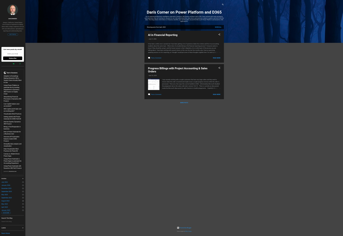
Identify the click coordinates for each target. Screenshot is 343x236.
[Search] (223, 5)
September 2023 (6, 198)
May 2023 (4, 204)
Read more (216, 58)
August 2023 (5, 201)
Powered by (8, 63)
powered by (10, 171)
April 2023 (4, 207)
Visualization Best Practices (12, 114)
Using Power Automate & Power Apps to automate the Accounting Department (12, 161)
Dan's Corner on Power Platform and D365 (184, 12)
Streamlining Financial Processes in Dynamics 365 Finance (12, 99)
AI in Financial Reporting (162, 35)
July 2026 (4, 182)
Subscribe (13, 58)
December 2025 (6, 188)
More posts (184, 102)
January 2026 (5, 185)
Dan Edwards (12, 18)
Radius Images (188, 231)
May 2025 (4, 194)
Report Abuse (5, 233)
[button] (219, 34)
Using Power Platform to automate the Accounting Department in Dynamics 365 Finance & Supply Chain (11, 90)
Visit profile (12, 34)
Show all (218, 27)
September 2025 (6, 191)
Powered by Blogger (185, 228)
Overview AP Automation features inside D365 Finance (11, 139)
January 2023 (5, 210)
